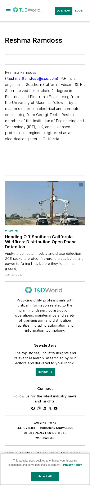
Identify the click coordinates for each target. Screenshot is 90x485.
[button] (8, 11)
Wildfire (11, 230)
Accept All (45, 476)
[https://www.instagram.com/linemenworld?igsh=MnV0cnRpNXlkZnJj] (39, 408)
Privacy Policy (72, 464)
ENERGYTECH (26, 427)
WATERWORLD (45, 438)
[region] (45, 469)
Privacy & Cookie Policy (65, 453)
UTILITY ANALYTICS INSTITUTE (45, 433)
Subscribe (41, 453)
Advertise (25, 453)
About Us (11, 453)
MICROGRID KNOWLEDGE (56, 427)
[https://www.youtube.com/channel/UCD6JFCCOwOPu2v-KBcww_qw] (56, 408)
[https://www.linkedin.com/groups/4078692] (44, 408)
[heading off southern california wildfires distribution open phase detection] (45, 203)
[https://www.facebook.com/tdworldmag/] (33, 408)
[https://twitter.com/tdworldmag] (50, 408)
